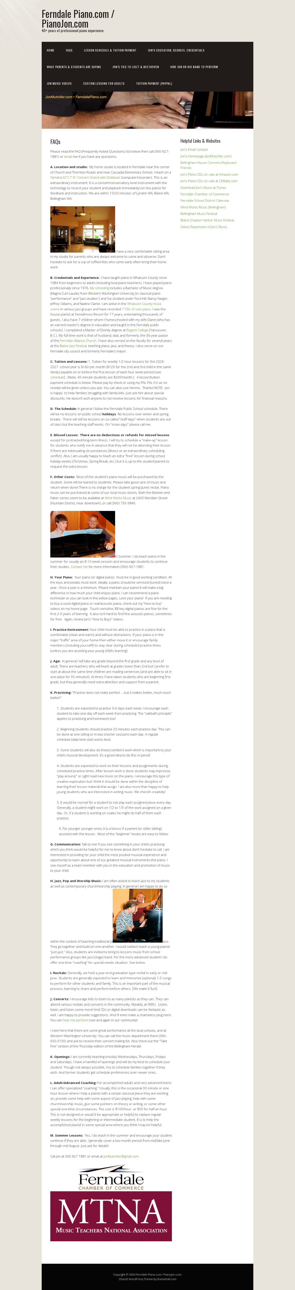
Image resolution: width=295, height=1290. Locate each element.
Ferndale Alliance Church (78, 340)
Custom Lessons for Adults (104, 83)
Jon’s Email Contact (194, 149)
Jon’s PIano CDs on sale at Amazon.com (209, 174)
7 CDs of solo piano (136, 309)
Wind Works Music (118, 498)
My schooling (99, 288)
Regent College (137, 330)
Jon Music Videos (59, 83)
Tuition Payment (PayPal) (154, 83)
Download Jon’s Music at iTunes (203, 187)
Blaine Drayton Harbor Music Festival (207, 220)
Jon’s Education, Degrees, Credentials (176, 50)
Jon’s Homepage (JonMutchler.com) (206, 156)
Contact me (79, 566)
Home (50, 50)
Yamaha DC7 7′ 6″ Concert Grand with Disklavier (85, 177)
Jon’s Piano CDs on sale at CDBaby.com (209, 181)
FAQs (69, 50)
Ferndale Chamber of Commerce (205, 194)
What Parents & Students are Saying (74, 66)
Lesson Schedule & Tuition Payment (110, 50)
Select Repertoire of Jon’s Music (204, 227)
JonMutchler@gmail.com (121, 1156)
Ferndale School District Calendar (205, 200)
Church (123, 1279)
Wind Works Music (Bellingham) (203, 207)
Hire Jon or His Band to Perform (194, 66)
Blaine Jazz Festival (73, 346)
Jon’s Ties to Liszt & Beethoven (136, 66)
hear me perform (75, 1020)
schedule (57, 377)
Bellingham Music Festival (199, 213)
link (155, 382)
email (68, 156)
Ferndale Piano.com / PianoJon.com (78, 18)
